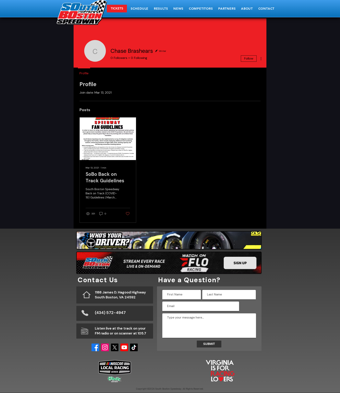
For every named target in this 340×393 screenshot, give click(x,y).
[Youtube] (124, 347)
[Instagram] (105, 347)
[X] (114, 347)
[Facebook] (95, 347)
